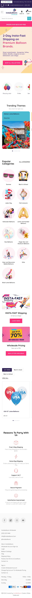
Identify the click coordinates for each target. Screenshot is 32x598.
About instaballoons (7, 544)
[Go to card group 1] (13, 420)
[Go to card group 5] (18, 420)
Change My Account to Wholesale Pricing (13, 570)
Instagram (17, 520)
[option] (16, 23)
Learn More (16, 321)
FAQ (2, 554)
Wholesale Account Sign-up (9, 546)
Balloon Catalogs (6, 551)
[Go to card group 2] (14, 420)
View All (5, 378)
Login (3, 549)
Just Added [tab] (7, 370)
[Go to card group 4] (17, 420)
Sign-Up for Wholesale (16, 353)
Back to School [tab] (8, 374)
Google (4, 5)
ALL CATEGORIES (24, 161)
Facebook (4, 520)
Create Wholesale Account (9, 568)
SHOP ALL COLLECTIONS (12, 63)
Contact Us (4, 561)
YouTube (23, 520)
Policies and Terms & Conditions (10, 559)
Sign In (3, 565)
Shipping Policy (5, 556)
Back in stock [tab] (18, 370)
